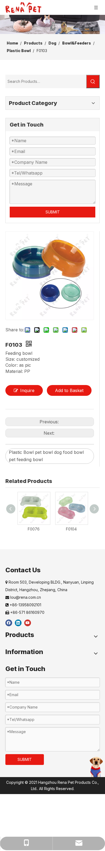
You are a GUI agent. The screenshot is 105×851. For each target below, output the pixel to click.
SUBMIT (53, 212)
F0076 (34, 529)
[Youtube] (27, 622)
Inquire (27, 390)
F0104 (71, 529)
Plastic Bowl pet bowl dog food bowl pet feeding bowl (46, 456)
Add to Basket (69, 390)
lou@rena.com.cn (23, 597)
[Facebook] (8, 622)
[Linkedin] (18, 622)
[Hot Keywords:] (93, 81)
